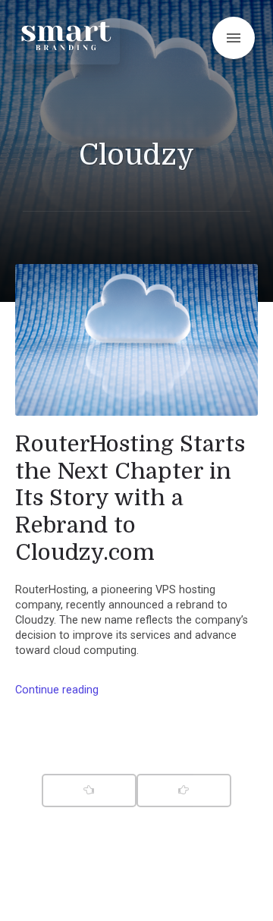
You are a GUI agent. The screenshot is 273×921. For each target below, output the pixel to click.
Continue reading (57, 690)
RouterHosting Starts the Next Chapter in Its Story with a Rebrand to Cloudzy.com (130, 498)
